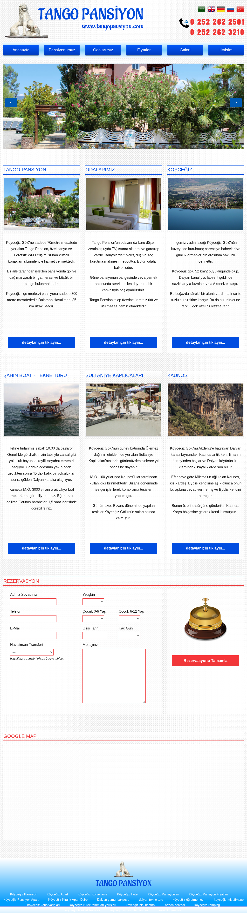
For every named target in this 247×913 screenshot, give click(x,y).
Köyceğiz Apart (57, 894)
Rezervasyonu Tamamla (205, 661)
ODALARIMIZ (100, 169)
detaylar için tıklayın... (41, 342)
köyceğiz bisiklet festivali (82, 910)
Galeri (185, 50)
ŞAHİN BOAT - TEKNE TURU (35, 375)
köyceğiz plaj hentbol (140, 905)
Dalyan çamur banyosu (113, 899)
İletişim (226, 50)
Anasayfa (21, 50)
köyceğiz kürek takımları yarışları (92, 905)
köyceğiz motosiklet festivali (129, 910)
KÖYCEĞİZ (179, 169)
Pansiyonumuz (62, 50)
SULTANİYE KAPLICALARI (114, 375)
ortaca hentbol (175, 905)
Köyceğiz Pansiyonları (163, 894)
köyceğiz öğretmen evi (188, 899)
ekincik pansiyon (170, 910)
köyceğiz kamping (207, 905)
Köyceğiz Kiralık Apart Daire (68, 899)
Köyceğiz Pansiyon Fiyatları (208, 894)
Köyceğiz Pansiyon (23, 894)
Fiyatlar (144, 50)
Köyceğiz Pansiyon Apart (21, 899)
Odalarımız (103, 50)
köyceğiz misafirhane (229, 899)
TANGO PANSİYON (24, 169)
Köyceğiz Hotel (127, 894)
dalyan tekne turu (151, 899)
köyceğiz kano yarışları (43, 905)
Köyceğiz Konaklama (92, 894)
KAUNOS (177, 375)
